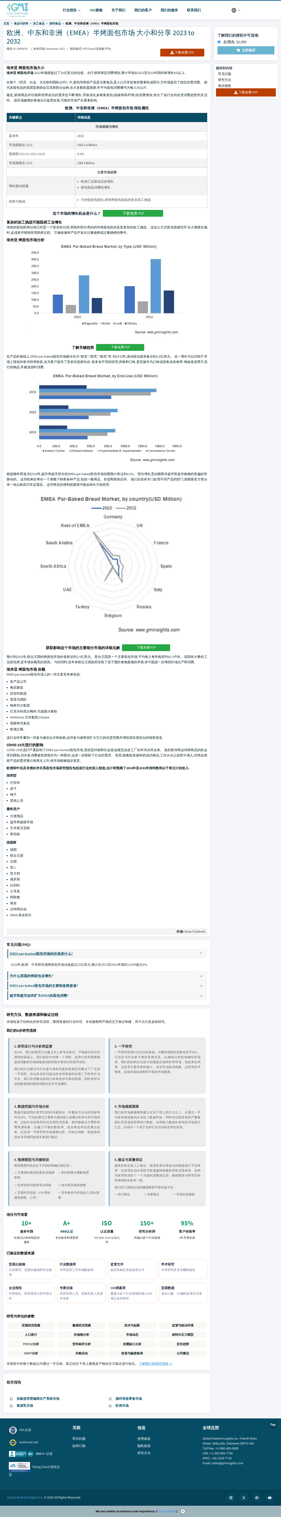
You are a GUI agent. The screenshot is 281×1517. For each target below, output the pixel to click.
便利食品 (55, 23)
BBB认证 (66, 1231)
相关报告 (224, 86)
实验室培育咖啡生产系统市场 (38, 1398)
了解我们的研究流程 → (155, 1364)
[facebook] (257, 1497)
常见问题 (224, 74)
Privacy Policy (166, 1511)
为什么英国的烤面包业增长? (31, 975)
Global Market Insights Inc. (25, 1497)
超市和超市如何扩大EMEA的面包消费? (39, 995)
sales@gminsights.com (227, 1463)
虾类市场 (122, 1405)
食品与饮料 (21, 23)
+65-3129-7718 (222, 1458)
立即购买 (248, 50)
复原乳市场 (25, 1405)
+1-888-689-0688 (227, 1448)
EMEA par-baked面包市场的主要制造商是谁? (44, 985)
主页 (6, 23)
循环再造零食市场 (129, 1398)
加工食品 (39, 23)
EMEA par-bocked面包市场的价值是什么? (41, 953)
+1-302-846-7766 (221, 1453)
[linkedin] (231, 1497)
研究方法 (224, 80)
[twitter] (244, 1497)
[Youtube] (270, 1497)
